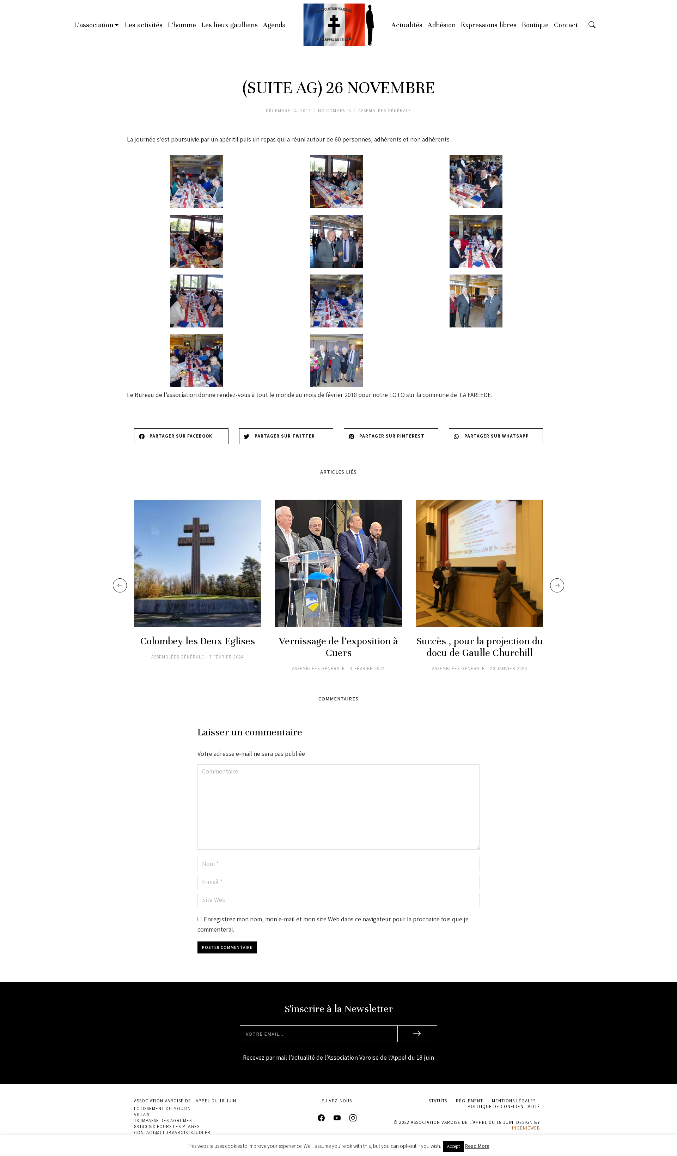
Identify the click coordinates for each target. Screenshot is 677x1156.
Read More (477, 1146)
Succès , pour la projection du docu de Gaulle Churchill (479, 647)
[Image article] (197, 563)
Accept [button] (453, 1146)
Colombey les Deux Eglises (197, 641)
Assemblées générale (384, 111)
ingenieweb (526, 1128)
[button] (181, 436)
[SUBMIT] (417, 1033)
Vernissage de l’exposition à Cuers (338, 647)
